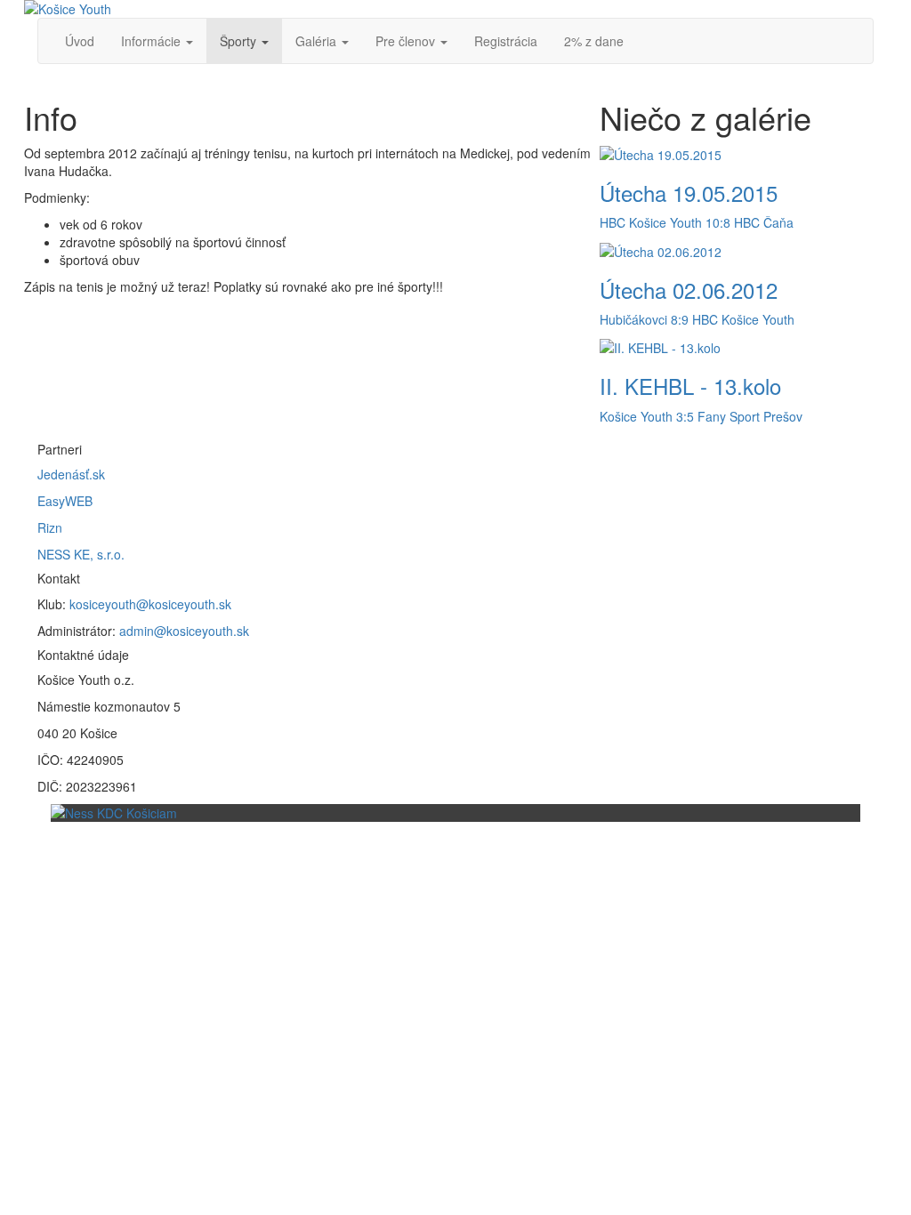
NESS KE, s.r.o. (81, 554)
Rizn (49, 527)
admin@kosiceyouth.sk (184, 631)
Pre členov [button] (405, 41)
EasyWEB (65, 501)
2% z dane (594, 41)
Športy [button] (238, 41)
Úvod (79, 41)
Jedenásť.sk (71, 474)
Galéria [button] (315, 41)
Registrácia (505, 41)
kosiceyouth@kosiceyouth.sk (150, 604)
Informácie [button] (151, 41)
